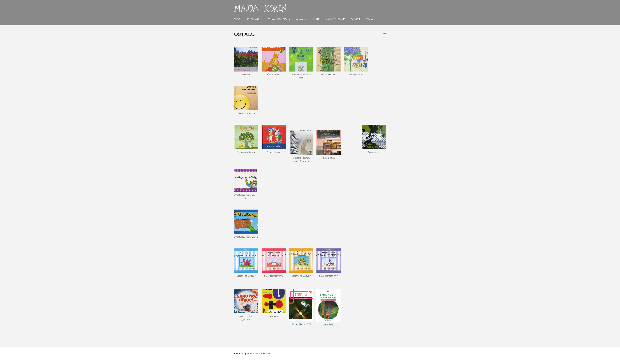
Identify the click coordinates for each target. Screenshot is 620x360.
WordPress (252, 353)
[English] (384, 33)
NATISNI (315, 18)
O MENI (237, 18)
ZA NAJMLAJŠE (253, 18)
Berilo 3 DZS (328, 324)
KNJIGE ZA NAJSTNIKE (277, 18)
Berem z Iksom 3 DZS (301, 324)
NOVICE (369, 18)
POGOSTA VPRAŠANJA (335, 18)
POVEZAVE (355, 18)
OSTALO (299, 18)
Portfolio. (265, 353)
